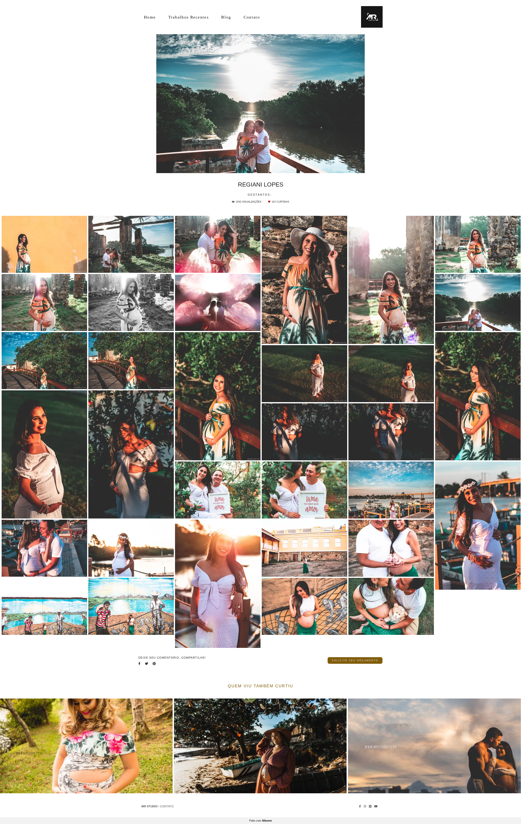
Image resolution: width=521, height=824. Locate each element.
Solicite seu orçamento (355, 660)
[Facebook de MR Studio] (360, 806)
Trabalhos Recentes (188, 17)
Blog (226, 17)
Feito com (260, 820)
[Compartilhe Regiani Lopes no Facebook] (139, 663)
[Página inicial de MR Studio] (369, 17)
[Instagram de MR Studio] (365, 806)
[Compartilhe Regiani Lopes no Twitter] (147, 663)
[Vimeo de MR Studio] (370, 806)
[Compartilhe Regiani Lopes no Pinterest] (154, 663)
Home (150, 17)
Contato (252, 17)
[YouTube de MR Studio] (376, 806)
